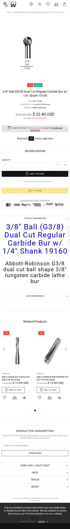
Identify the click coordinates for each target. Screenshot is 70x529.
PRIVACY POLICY (27, 522)
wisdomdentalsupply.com (13, 4)
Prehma (5, 373)
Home (9, 12)
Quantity (6, 160)
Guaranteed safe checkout (35, 200)
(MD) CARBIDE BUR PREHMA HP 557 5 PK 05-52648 (52, 378)
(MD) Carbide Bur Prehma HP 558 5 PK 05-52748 (16, 378)
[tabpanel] (17, 368)
